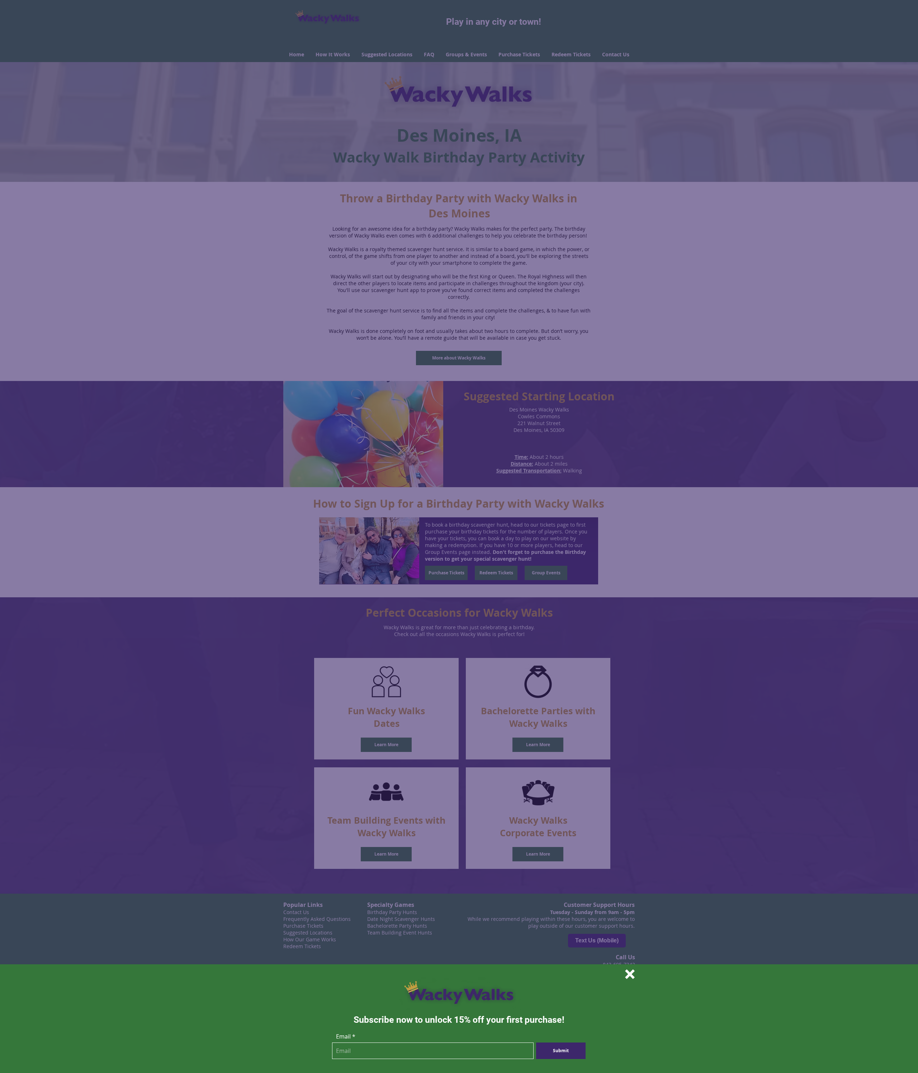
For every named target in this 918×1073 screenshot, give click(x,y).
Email (343, 1036)
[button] (630, 974)
